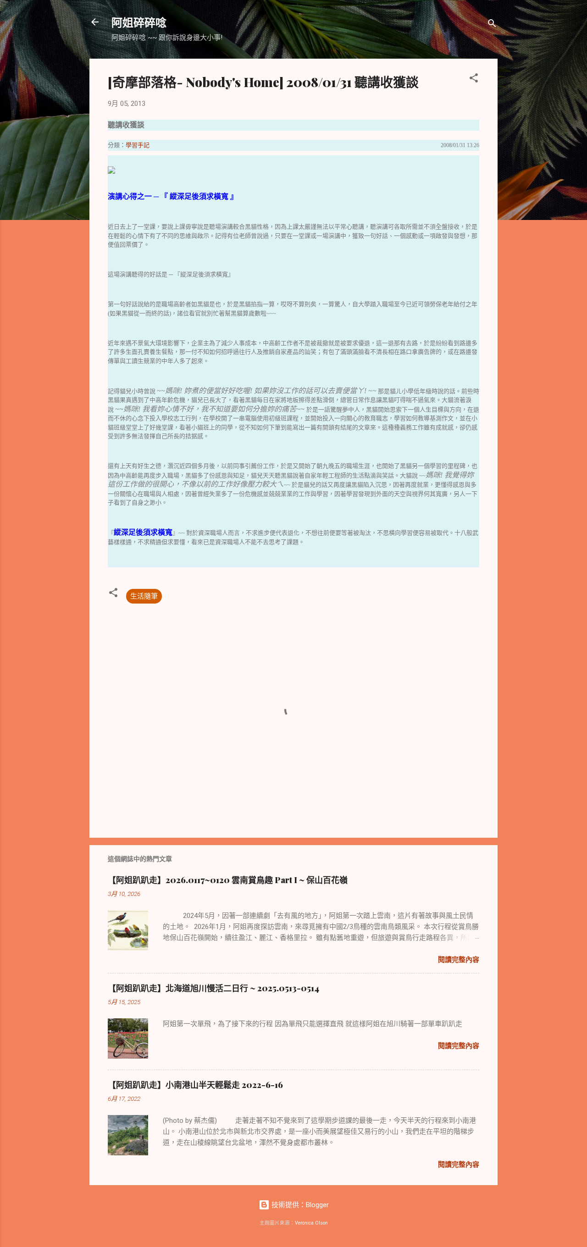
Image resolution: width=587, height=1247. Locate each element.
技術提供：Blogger (299, 1205)
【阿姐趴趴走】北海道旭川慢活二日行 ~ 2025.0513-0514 (213, 988)
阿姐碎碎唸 (138, 22)
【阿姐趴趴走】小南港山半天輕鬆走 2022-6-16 (195, 1084)
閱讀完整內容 (458, 960)
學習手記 (138, 145)
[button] (473, 79)
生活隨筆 (144, 596)
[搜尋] (492, 25)
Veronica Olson (311, 1223)
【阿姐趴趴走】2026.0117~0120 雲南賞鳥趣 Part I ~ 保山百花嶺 (228, 879)
